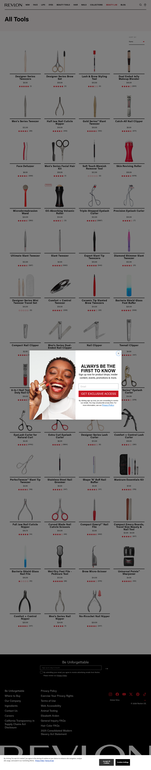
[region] (75, 762)
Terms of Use (49, 761)
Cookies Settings (122, 762)
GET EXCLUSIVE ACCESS (98, 393)
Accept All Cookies (106, 762)
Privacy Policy (39, 761)
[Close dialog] (118, 353)
